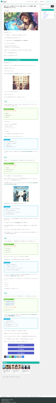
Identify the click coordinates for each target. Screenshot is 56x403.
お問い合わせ (42, 1)
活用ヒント (44, 17)
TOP (5, 396)
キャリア (44, 13)
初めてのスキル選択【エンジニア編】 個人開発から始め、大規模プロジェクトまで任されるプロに (7, 371)
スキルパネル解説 (45, 14)
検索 (42, 4)
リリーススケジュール (29, 1)
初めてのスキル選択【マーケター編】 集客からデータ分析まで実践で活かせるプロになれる (25, 371)
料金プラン (36, 1)
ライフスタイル (45, 16)
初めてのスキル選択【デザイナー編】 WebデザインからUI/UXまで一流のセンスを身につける (16, 371)
